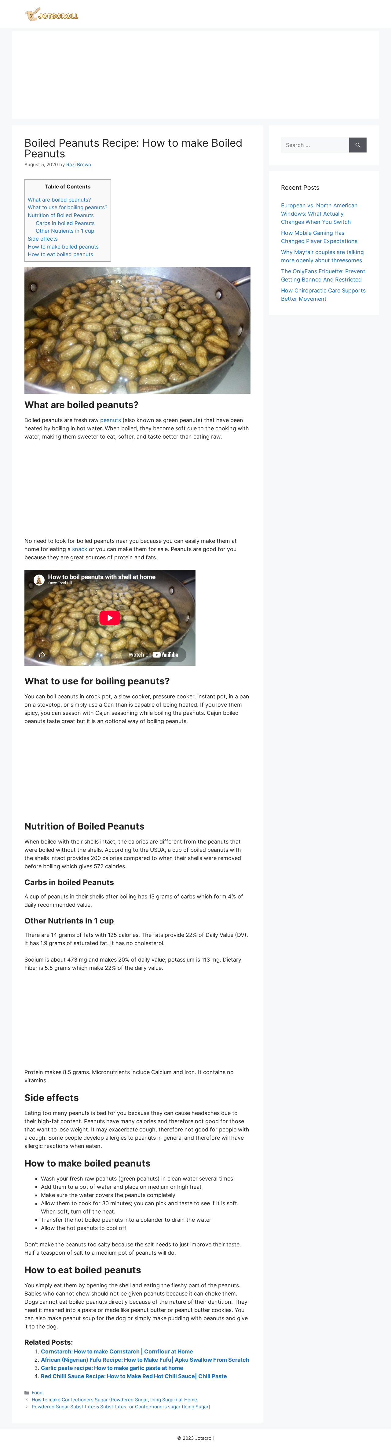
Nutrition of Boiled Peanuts (61, 215)
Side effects (43, 238)
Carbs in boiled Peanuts (65, 223)
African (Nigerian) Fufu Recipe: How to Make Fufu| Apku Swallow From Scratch (145, 1360)
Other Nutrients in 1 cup (65, 231)
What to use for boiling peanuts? (68, 207)
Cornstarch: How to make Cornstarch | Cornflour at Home (117, 1351)
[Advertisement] (195, 73)
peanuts (110, 420)
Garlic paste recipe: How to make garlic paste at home (112, 1368)
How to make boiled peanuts (63, 246)
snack (79, 549)
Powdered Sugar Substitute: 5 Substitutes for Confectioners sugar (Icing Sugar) (121, 1407)
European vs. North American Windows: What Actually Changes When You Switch (319, 213)
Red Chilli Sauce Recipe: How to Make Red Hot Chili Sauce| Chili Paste (134, 1376)
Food (37, 1393)
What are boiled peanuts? (59, 199)
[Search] (358, 145)
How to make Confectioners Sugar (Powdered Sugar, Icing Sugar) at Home (114, 1400)
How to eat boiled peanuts (60, 254)
